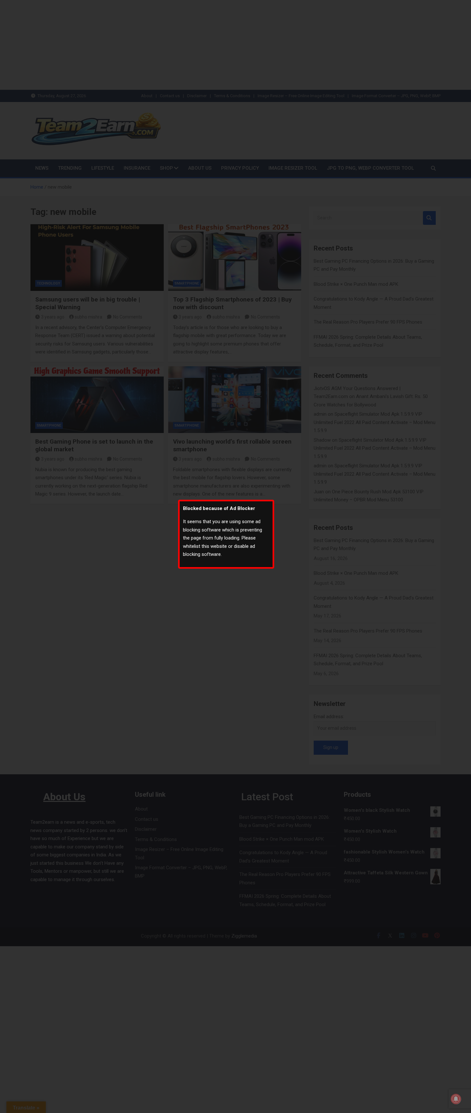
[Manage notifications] (456, 1099)
